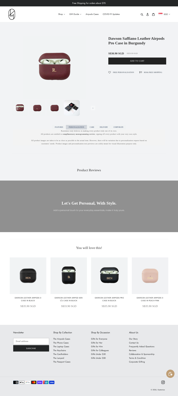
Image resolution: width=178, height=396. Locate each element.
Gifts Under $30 (98, 354)
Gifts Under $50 (98, 358)
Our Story (133, 338)
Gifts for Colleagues (100, 350)
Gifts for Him (97, 346)
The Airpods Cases (61, 338)
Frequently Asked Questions (141, 346)
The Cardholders (60, 354)
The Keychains (59, 350)
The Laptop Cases (61, 346)
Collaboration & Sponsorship (141, 354)
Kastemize (161, 389)
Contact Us (134, 342)
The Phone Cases (61, 342)
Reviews (132, 350)
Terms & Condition (137, 358)
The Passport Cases (61, 361)
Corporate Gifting (137, 361)
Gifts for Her (96, 342)
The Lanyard (58, 358)
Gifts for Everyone (99, 338)
